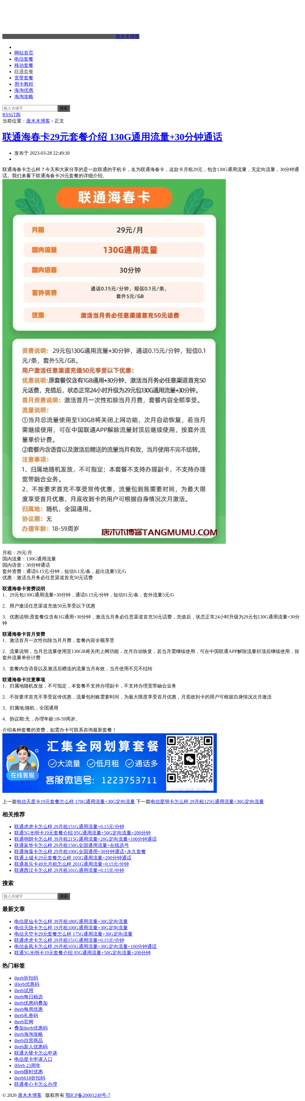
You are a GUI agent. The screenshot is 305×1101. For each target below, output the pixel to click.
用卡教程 (23, 84)
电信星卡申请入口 (33, 1059)
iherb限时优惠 (28, 1071)
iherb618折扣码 (29, 1077)
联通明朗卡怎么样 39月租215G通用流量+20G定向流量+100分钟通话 (85, 839)
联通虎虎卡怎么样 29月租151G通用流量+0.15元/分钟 (69, 826)
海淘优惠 (23, 90)
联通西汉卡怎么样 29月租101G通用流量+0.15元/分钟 (69, 870)
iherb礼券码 (26, 1015)
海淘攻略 (23, 96)
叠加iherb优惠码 (31, 1027)
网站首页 (23, 52)
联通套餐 (23, 71)
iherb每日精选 (28, 996)
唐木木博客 (127, 36)
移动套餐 (23, 65)
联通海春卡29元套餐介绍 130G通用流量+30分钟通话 (112, 136)
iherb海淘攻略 (28, 1034)
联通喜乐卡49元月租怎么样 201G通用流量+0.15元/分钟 (71, 864)
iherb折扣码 (26, 978)
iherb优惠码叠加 (31, 1003)
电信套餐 (23, 59)
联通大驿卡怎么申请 (35, 1052)
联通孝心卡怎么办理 (35, 1084)
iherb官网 (23, 1021)
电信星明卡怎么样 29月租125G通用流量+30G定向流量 (207, 801)
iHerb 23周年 (27, 1065)
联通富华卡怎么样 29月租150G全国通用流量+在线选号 (71, 845)
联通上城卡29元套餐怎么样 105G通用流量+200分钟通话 (72, 857)
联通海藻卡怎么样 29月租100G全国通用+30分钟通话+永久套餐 (80, 851)
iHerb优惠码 (26, 984)
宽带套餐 (23, 77)
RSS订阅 (11, 114)
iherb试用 (23, 990)
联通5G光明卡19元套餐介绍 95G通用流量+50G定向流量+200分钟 (82, 832)
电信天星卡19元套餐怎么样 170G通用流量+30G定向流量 (76, 801)
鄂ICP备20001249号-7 (88, 1095)
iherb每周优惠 (28, 1009)
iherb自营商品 (28, 1040)
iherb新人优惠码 (31, 1046)
